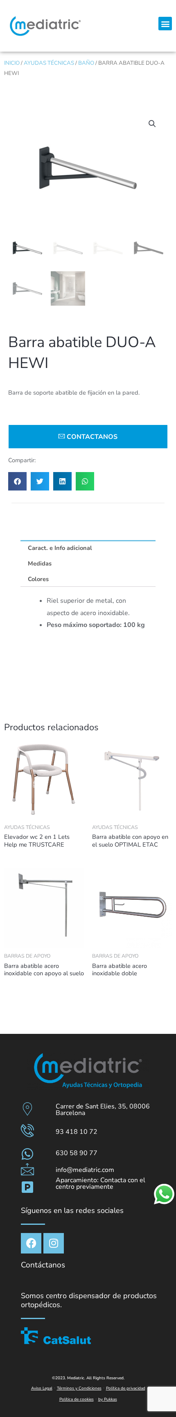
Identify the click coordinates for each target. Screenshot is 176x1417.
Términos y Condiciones (79, 1388)
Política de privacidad (125, 1388)
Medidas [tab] (40, 563)
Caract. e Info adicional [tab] (60, 548)
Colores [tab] (38, 579)
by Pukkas (107, 1399)
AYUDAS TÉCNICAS (49, 63)
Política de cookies (76, 1399)
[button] (165, 23)
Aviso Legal (41, 1388)
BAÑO (86, 63)
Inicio (12, 63)
